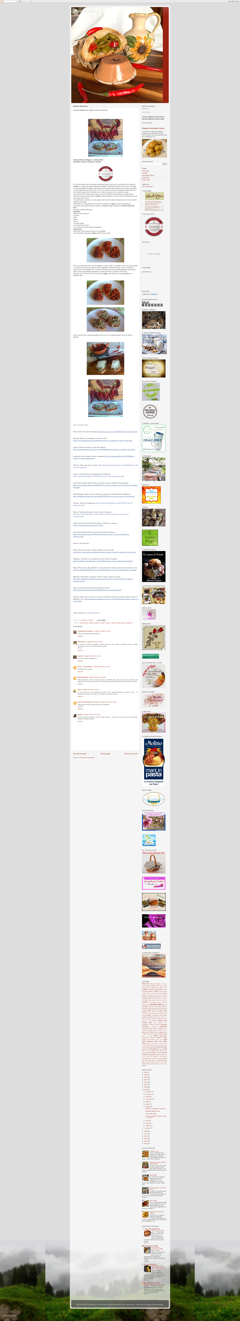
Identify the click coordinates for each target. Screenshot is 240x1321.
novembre (149, 1094)
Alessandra (81, 641)
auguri (165, 989)
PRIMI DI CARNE (150, 985)
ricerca (161, 1049)
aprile (147, 1120)
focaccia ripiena (145, 1013)
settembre (149, 1099)
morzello (165, 1030)
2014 (145, 1141)
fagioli (149, 1010)
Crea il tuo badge (146, 112)
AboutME (144, 173)
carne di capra (154, 993)
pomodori (158, 1047)
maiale (154, 1022)
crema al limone (163, 1000)
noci (152, 1032)
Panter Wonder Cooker (161, 985)
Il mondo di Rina (86, 11)
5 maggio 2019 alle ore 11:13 (90, 689)
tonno (162, 1058)
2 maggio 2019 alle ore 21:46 (91, 656)
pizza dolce (157, 1045)
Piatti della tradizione (148, 175)
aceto (143, 987)
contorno (154, 998)
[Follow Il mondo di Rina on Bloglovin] (150, 295)
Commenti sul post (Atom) (86, 757)
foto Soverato (161, 1013)
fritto (153, 1015)
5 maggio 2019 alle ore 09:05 (97, 677)
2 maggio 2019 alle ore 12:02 (102, 631)
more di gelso (158, 1030)
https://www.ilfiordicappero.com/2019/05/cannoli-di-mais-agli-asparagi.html (98, 476)
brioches (150, 991)
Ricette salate (146, 179)
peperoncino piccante (148, 1037)
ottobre (148, 1096)
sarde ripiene (159, 1050)
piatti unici (158, 1041)
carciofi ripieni (163, 991)
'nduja (81, 623)
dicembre (149, 1091)
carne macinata (163, 993)
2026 (145, 1072)
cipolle (160, 996)
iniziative (144, 1018)
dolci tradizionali (154, 1008)
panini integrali (158, 1034)
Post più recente (79, 754)
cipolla (156, 996)
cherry (147, 995)
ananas (165, 987)
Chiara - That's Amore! (85, 666)
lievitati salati (147, 1022)
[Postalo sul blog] (99, 620)
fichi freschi (155, 1011)
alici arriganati (152, 987)
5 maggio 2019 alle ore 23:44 (107, 702)
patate (156, 1036)
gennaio (148, 1128)
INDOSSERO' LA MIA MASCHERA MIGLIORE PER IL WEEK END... (157, 1267)
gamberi (144, 1017)
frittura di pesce (158, 1015)
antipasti (145, 989)
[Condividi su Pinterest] (105, 620)
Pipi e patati (153, 1200)
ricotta (165, 1049)
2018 (145, 1131)
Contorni (157, 984)
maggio (148, 1106)
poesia (165, 1045)
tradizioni (161, 1060)
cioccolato (150, 996)
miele (165, 1028)
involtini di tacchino (161, 1018)
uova (143, 1062)
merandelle (160, 1028)
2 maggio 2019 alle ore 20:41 (94, 641)
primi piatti (152, 1049)
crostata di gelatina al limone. (154, 1002)
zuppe (144, 1065)
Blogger (161, 1304)
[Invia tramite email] (98, 620)
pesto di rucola (159, 1039)
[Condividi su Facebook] (103, 620)
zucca (147, 1063)
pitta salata (150, 1045)
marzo (148, 1123)
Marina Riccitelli (83, 677)
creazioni (154, 1000)
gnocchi (151, 1017)
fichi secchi (163, 1011)
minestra (144, 1030)
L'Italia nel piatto (115, 623)
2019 (145, 1089)
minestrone (150, 1030)
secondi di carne (156, 1052)
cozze (149, 1000)
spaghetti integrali (160, 1054)
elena (79, 689)
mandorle (164, 1024)
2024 (145, 1077)
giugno (148, 1104)
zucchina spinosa (154, 1063)
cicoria (158, 995)
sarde (153, 1050)
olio (155, 1032)
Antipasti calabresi (88, 623)
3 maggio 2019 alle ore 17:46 (101, 666)
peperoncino (163, 1036)
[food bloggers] (151, 948)
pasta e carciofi (147, 1035)
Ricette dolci (145, 177)
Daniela (80, 656)
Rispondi (80, 636)
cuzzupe (148, 1004)
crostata (144, 1002)
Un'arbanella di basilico (85, 631)
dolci (160, 1004)
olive (157, 1032)
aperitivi (97, 623)
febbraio (148, 1125)
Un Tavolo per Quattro (151, 1246)
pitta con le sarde (157, 1043)
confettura (144, 998)
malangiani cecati (162, 1022)
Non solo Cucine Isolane (152, 1283)
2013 (145, 1143)
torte (165, 1058)
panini (152, 1034)
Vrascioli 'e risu (154, 1151)
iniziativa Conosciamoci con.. (160, 1017)
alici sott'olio (159, 987)
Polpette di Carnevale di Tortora (153, 128)
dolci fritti (161, 1006)
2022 (145, 1082)
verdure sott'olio (160, 1062)
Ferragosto (164, 983)
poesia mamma (146, 1047)
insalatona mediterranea (151, 1018)
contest (149, 998)
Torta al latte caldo (150, 1113)
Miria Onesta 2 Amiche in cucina (88, 702)
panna (165, 1034)
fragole (149, 1015)
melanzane (163, 1026)
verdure (154, 1062)
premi (147, 1049)
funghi (165, 1015)
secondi (148, 1052)
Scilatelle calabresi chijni (152, 1111)
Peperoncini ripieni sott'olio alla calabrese (158, 1163)
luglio (147, 1101)
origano (161, 1032)
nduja (143, 1032)
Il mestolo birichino (150, 1264)
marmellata (145, 1026)
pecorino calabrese (126, 623)
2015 (145, 1138)
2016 (145, 1136)
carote (143, 995)
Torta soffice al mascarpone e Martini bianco (157, 1249)
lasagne (155, 1020)
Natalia (80, 714)
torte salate (152, 1060)
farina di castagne (157, 1010)
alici (146, 987)
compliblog (164, 996)
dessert (153, 1004)
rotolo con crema (146, 1050)
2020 (145, 1087)
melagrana (154, 1026)
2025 (145, 1075)
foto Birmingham (153, 1013)
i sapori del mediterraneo (152, 1229)
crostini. (107, 623)
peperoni (159, 1037)
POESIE (144, 985)
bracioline (144, 991)
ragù (158, 1049)
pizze (161, 1045)
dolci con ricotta (152, 1006)
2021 (145, 1084)
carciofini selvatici (146, 993)
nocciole (148, 1032)
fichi (149, 1011)
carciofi (102, 623)
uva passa (148, 1062)
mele (154, 1028)
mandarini (145, 1024)
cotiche (146, 1000)
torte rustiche (145, 1060)
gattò (148, 1017)
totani (156, 1060)
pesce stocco (150, 1039)
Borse (152, 984)
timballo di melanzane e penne (153, 1058)
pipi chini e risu (149, 1043)
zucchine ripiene (163, 1063)
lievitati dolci (162, 1020)
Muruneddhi (153, 1175)
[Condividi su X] (101, 620)
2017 (145, 1133)
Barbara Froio (145, 108)
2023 (145, 1079)
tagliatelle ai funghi (157, 1056)
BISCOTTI (145, 984)
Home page (105, 754)
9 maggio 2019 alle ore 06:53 (91, 714)
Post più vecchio (131, 754)
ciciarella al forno (153, 995)
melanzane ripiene (147, 1028)
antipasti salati (152, 989)
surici (151, 1056)
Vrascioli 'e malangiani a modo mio (155, 1108)
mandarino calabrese (154, 1024)
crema (157, 1000)
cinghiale (144, 996)
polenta (152, 1047)
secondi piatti (152, 1054)
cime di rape (163, 995)
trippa (165, 1060)
